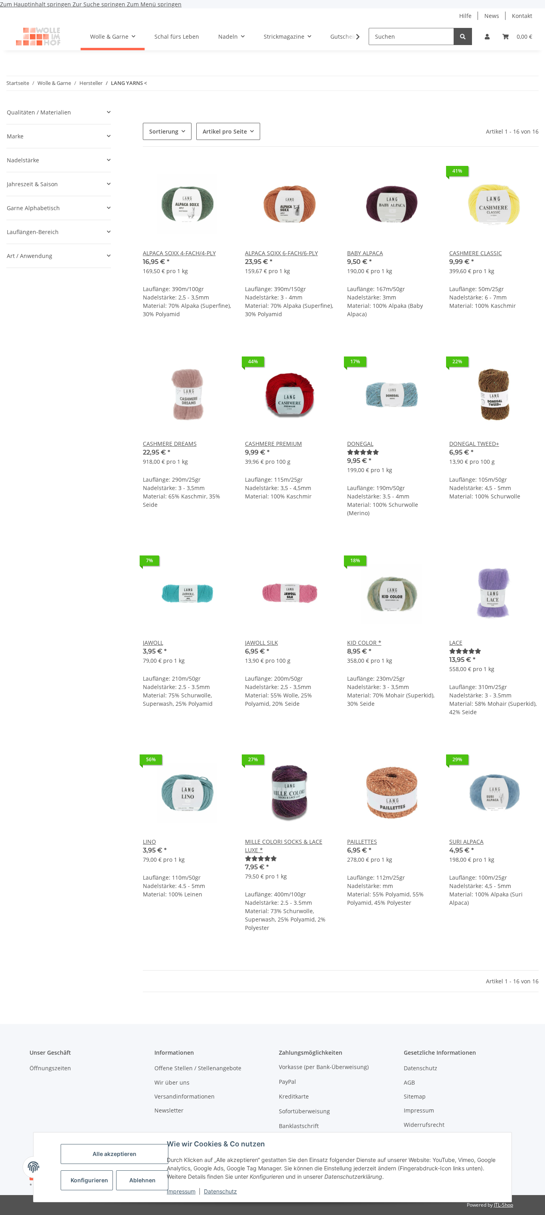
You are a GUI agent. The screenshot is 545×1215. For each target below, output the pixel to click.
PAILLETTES (362, 841)
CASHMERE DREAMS (170, 443)
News (491, 16)
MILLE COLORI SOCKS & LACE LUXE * (283, 846)
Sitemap (415, 1096)
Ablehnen (142, 1180)
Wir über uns (172, 1082)
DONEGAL (360, 443)
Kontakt (522, 16)
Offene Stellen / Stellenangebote (197, 1068)
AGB (409, 1082)
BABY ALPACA (365, 253)
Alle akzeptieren (114, 1153)
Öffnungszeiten (50, 1068)
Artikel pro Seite (225, 131)
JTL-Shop (503, 1204)
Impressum (181, 1191)
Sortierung (163, 131)
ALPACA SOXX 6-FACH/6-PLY (281, 253)
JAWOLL (153, 642)
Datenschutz (220, 1191)
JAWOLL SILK (261, 642)
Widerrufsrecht (424, 1124)
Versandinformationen (184, 1096)
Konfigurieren (89, 1180)
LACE (455, 642)
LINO (149, 841)
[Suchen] (463, 36)
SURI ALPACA (466, 841)
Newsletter (169, 1110)
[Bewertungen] (363, 452)
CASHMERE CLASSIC (475, 253)
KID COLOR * (364, 642)
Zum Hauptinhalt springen (36, 4)
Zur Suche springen (100, 4)
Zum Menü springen (154, 4)
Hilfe (465, 16)
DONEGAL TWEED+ (474, 443)
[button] (487, 36)
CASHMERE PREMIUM (273, 443)
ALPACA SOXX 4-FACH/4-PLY (179, 253)
